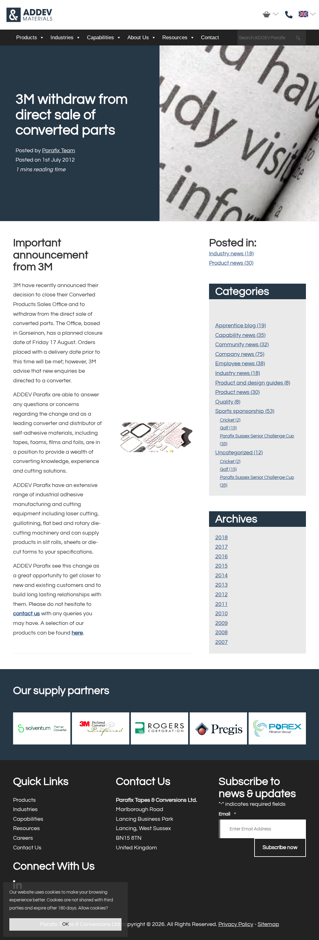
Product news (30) (231, 263)
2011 (221, 604)
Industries (62, 37)
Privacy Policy (235, 924)
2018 (221, 538)
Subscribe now (280, 847)
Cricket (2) (230, 420)
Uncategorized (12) (239, 453)
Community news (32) (242, 344)
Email (227, 814)
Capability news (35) (240, 335)
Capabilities (100, 37)
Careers (56, 838)
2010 (221, 613)
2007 (221, 642)
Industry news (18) (231, 254)
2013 (221, 585)
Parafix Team (58, 151)
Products (26, 37)
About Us (138, 37)
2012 (221, 595)
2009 (221, 623)
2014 (221, 576)
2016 (221, 557)
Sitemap (268, 924)
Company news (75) (239, 354)
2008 (221, 632)
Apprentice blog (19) (240, 325)
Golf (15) (228, 428)
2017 (221, 547)
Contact (210, 37)
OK (65, 924)
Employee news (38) (240, 363)
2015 (221, 566)
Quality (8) (227, 402)
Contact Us (56, 848)
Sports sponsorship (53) (244, 411)
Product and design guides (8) (252, 383)
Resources (175, 37)
